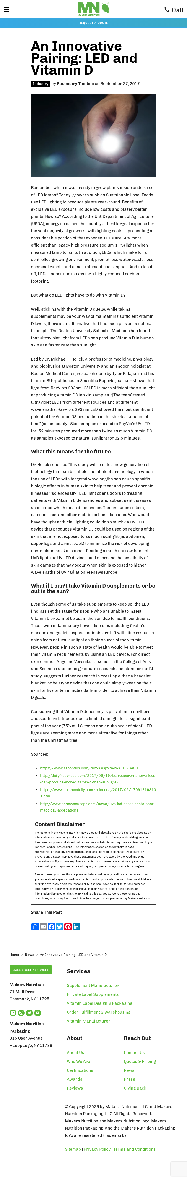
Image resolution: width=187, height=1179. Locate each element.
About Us (75, 1052)
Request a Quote (93, 23)
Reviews (75, 1088)
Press (129, 1079)
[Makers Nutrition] (93, 16)
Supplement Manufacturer (93, 985)
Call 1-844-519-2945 (30, 969)
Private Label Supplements (93, 994)
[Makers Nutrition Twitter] (29, 1013)
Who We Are (78, 1061)
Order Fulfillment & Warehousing (98, 1012)
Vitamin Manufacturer (88, 1021)
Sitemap (73, 1149)
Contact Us (134, 1052)
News (29, 955)
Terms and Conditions (134, 1149)
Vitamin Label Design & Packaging (99, 1003)
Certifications (80, 1070)
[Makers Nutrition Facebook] (13, 1013)
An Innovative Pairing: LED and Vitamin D (84, 58)
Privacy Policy (97, 1149)
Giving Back (135, 1088)
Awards (74, 1079)
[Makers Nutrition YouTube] (37, 1013)
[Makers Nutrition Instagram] (21, 1013)
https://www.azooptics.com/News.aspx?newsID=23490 (89, 768)
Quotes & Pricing (140, 1061)
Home (14, 955)
